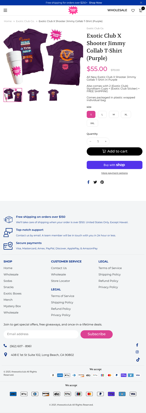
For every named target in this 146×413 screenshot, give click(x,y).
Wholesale (11, 274)
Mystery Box (12, 306)
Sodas (8, 281)
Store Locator (60, 281)
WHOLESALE (117, 10)
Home (8, 21)
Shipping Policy (62, 302)
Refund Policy (61, 309)
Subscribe (97, 334)
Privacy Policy (61, 315)
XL (126, 114)
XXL (92, 123)
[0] (140, 10)
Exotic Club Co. (25, 21)
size (89, 107)
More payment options (114, 173)
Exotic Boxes (12, 293)
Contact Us (59, 268)
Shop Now (95, 2)
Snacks (9, 287)
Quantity (92, 133)
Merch (8, 300)
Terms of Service (62, 296)
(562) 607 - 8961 (21, 346)
